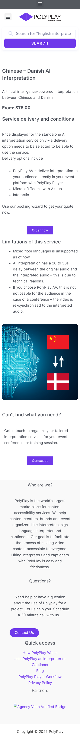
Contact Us (24, 632)
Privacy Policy (40, 683)
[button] (40, 3)
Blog (40, 671)
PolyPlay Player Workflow (40, 677)
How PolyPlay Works (40, 653)
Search (40, 43)
